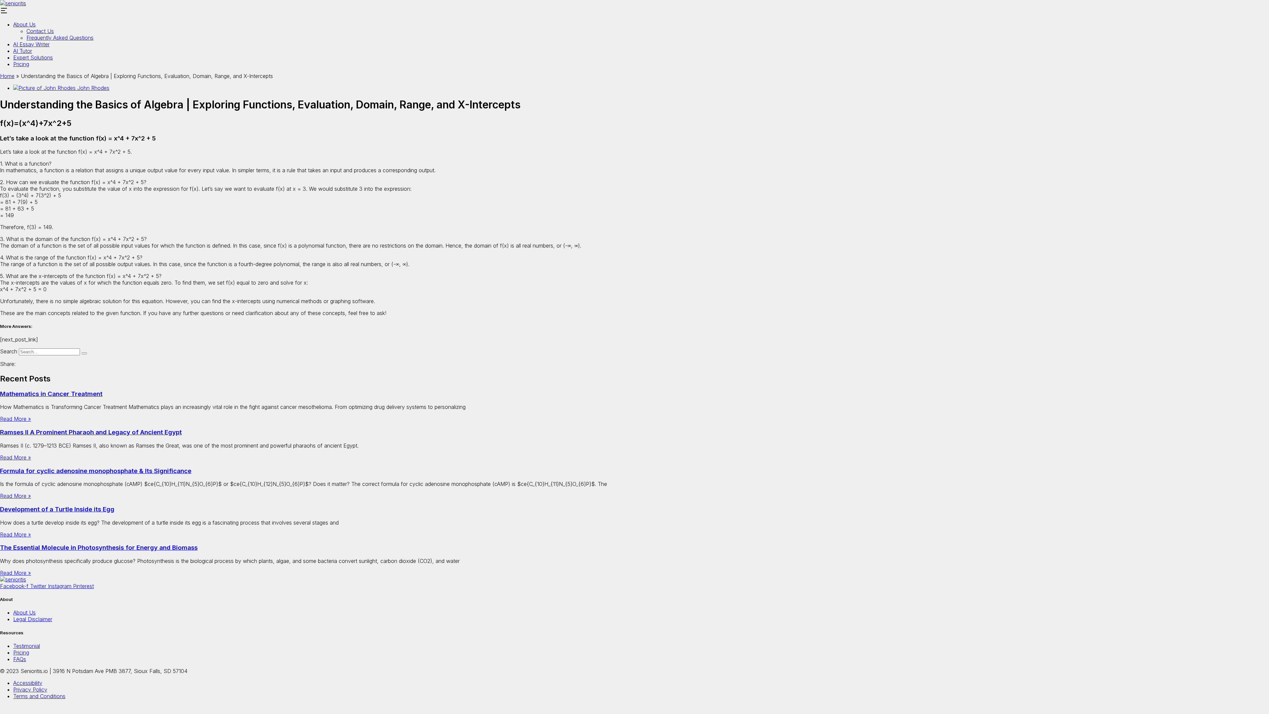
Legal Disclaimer (32, 619)
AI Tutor (22, 51)
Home (7, 76)
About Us (24, 24)
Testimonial (26, 646)
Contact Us (40, 31)
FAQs (19, 659)
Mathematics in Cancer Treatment (51, 394)
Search (8, 351)
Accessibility (27, 683)
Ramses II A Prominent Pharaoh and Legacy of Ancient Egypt (91, 432)
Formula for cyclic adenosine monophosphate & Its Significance (95, 471)
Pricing (21, 64)
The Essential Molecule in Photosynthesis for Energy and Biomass (99, 547)
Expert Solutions (33, 57)
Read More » (15, 419)
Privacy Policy (30, 689)
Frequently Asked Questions (60, 37)
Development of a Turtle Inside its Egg (57, 509)
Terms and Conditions (39, 696)
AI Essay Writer (31, 44)
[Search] (84, 353)
